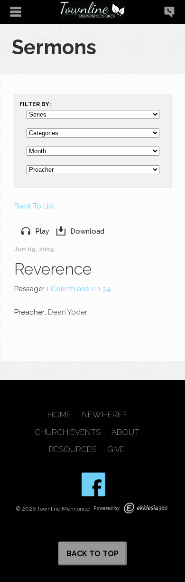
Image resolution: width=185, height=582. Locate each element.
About (125, 432)
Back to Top (92, 553)
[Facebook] (93, 484)
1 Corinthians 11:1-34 (78, 289)
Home (59, 415)
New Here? (104, 415)
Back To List (34, 206)
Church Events (68, 432)
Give (116, 449)
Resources (72, 449)
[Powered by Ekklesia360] (145, 508)
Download (87, 231)
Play (42, 231)
